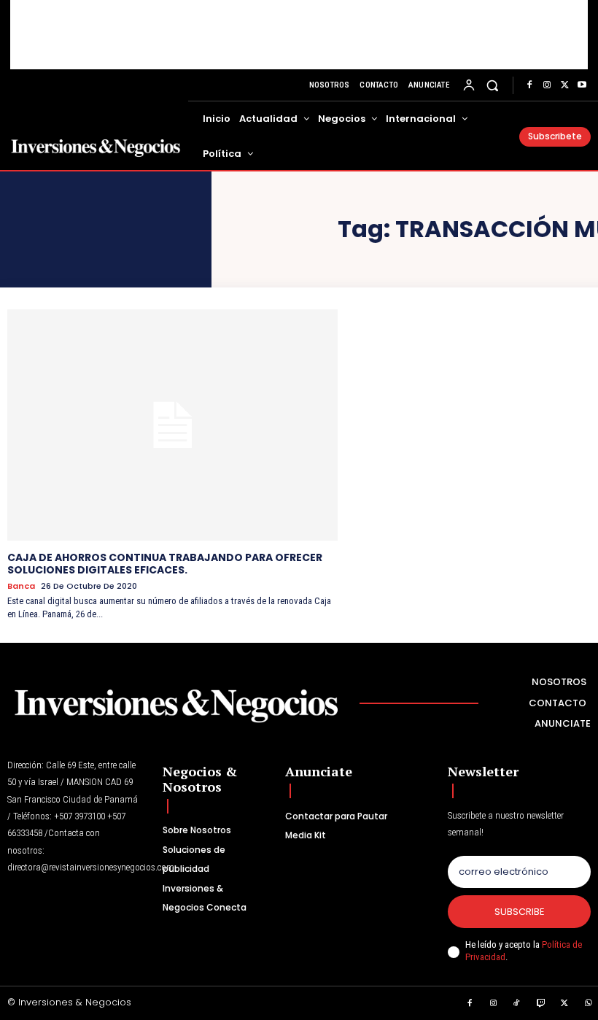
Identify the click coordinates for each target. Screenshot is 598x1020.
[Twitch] (541, 1004)
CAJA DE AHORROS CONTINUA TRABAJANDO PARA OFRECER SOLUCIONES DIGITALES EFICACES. (164, 563)
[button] (492, 85)
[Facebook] (529, 85)
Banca (21, 586)
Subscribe (519, 912)
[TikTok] (517, 1004)
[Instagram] (547, 85)
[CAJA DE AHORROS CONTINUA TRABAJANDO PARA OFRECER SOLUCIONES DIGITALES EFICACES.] (172, 425)
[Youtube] (582, 85)
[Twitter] (564, 85)
